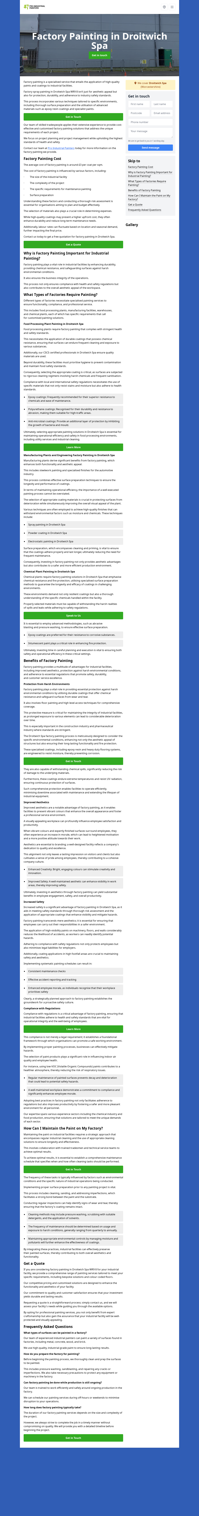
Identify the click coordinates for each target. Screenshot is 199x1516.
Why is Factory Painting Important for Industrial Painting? (150, 174)
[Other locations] (164, 7)
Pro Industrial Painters (61, 148)
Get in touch (99, 55)
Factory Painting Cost (140, 167)
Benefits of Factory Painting (144, 190)
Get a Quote (73, 244)
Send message (150, 147)
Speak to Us (73, 615)
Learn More (73, 447)
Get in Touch (73, 117)
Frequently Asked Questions (144, 210)
